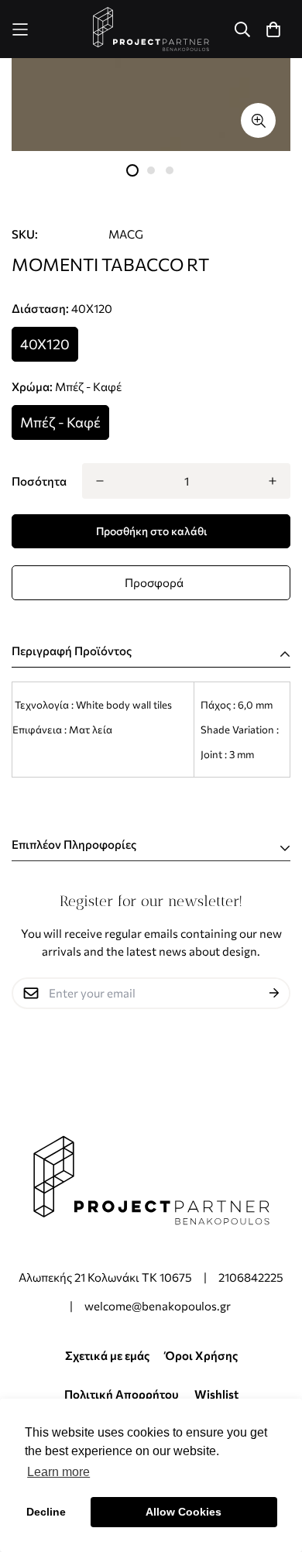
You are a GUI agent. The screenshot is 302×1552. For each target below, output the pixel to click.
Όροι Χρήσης (201, 1355)
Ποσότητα (39, 481)
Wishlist (216, 1394)
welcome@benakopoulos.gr (158, 1306)
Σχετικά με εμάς (107, 1355)
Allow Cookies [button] (183, 1512)
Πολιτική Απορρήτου (121, 1394)
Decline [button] (46, 1512)
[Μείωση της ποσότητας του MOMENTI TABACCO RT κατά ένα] (100, 481)
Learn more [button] (58, 1471)
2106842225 (250, 1277)
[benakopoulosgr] (151, 29)
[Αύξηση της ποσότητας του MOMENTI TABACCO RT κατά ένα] (272, 481)
